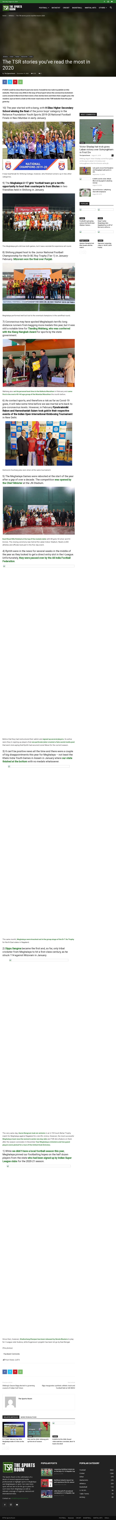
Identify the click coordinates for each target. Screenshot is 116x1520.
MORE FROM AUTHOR (28, 1417)
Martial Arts (24, 56)
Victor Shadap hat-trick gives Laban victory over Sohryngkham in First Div (96, 149)
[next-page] (7, 1448)
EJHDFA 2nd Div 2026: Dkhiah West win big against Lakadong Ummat (102, 181)
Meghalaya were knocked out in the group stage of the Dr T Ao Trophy (45, 939)
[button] (111, 8)
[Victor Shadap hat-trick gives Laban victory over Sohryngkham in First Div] (97, 131)
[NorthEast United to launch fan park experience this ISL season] (46, 1483)
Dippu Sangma (13, 948)
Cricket (11, 56)
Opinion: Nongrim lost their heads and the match (87, 245)
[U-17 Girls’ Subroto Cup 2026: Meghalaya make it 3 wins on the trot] (13, 1429)
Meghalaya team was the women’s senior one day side (24, 1139)
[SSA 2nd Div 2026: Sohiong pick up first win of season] (38, 1429)
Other (31, 56)
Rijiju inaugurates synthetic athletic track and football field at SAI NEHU (58, 1387)
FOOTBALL (43, 8)
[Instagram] (108, 1)
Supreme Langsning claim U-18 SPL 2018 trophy (104, 245)
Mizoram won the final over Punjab (32, 259)
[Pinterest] (15, 82)
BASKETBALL (77, 8)
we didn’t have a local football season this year (38, 1151)
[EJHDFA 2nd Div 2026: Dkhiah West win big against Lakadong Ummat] (85, 182)
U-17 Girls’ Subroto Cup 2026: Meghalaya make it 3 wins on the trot (13, 1441)
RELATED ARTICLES (11, 1417)
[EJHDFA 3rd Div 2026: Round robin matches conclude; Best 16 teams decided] (63, 1429)
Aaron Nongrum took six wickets (31, 1133)
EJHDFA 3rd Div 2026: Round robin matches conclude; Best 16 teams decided (63, 1441)
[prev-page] (3, 1448)
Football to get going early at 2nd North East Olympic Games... (87, 223)
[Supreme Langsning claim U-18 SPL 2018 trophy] (106, 236)
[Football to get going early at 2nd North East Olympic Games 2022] (87, 213)
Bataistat (56, 8)
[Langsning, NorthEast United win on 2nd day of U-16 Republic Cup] (46, 1472)
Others (102, 8)
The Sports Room (10, 73)
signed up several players (53, 739)
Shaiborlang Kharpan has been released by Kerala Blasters (44, 1339)
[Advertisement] (97, 94)
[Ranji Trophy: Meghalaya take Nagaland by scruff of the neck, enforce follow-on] (106, 213)
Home (4, 16)
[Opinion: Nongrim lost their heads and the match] (87, 236)
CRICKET (66, 8)
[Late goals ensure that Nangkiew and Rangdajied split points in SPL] (85, 171)
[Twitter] (10, 82)
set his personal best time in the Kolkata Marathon (33, 391)
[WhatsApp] (20, 82)
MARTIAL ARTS (90, 8)
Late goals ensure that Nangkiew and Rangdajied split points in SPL (103, 170)
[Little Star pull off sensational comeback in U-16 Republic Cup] (46, 1494)
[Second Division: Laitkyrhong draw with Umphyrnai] (85, 193)
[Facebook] (104, 1)
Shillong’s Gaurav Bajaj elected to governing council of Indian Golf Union (18, 1387)
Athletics (11, 16)
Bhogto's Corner (84, 240)
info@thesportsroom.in (19, 1498)
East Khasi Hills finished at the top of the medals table (24, 539)
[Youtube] (112, 1)
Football (17, 56)
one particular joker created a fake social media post (53, 742)
